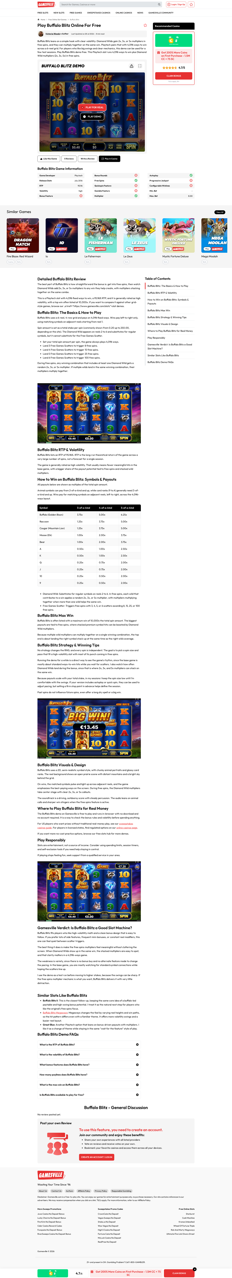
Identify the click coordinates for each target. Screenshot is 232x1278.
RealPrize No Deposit (107, 1242)
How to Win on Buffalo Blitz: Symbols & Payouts (168, 301)
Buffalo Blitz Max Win (159, 310)
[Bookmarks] (191, 4)
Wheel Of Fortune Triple (184, 1226)
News (140, 12)
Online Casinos (124, 12)
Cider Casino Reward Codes (49, 1226)
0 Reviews (69, 158)
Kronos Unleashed (187, 1222)
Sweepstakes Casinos (98, 12)
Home (43, 19)
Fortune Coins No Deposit (109, 1234)
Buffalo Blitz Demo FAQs (161, 362)
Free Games (76, 12)
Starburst (190, 1214)
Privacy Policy (101, 1191)
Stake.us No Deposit (107, 1222)
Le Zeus (128, 256)
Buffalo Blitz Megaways (55, 1012)
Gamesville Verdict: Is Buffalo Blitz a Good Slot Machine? (170, 346)
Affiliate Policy (84, 1191)
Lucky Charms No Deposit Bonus (51, 1218)
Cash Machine (188, 1218)
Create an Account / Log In (96, 1157)
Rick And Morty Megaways (183, 1230)
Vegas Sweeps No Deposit (109, 1218)
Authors (69, 1191)
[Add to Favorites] (145, 25)
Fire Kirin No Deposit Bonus (49, 1222)
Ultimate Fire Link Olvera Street (180, 1234)
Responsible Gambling (121, 1191)
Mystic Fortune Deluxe (175, 256)
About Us (43, 1191)
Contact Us (56, 1191)
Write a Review (88, 158)
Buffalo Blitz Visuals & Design (163, 324)
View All (219, 212)
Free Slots (42, 12)
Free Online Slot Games (57, 19)
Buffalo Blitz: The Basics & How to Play (168, 285)
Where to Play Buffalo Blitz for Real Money (170, 330)
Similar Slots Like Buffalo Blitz (163, 355)
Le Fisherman (93, 256)
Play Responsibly (156, 337)
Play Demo (94, 116)
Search (159, 4)
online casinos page (126, 827)
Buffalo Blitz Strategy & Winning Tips (167, 317)
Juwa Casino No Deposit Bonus (50, 1214)
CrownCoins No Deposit (108, 1214)
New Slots (59, 12)
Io (47, 256)
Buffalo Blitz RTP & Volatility (162, 292)
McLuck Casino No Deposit (109, 1238)
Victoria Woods (53, 33)
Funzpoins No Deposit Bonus (49, 1230)
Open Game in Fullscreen (140, 66)
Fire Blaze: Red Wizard (20, 256)
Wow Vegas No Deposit (108, 1226)
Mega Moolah (209, 256)
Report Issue (131, 66)
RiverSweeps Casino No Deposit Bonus (54, 1234)
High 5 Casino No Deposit (109, 1230)
